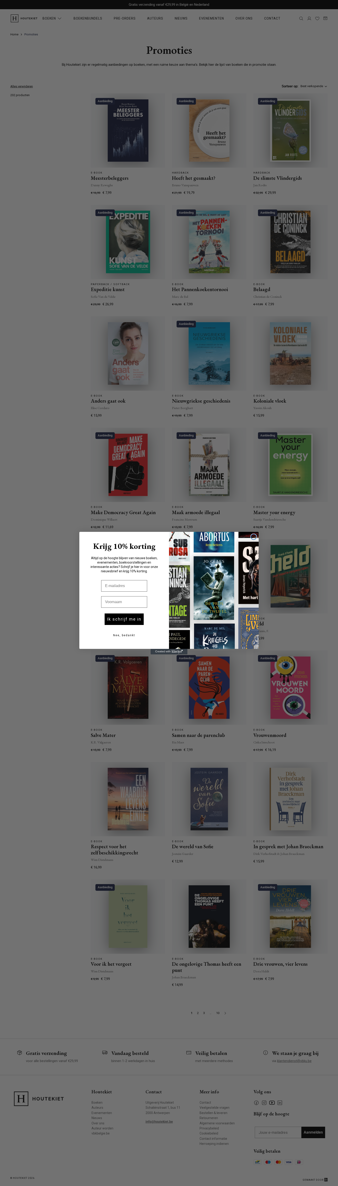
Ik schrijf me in (124, 619)
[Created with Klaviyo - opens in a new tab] (169, 651)
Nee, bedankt (124, 635)
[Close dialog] (253, 537)
